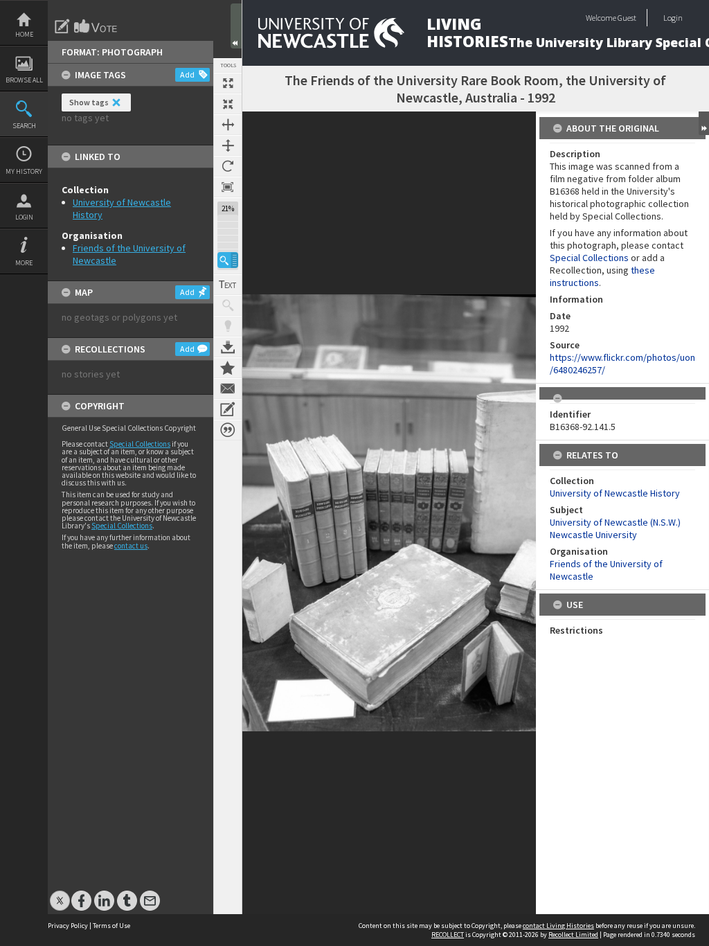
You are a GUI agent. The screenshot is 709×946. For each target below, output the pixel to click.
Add (187, 74)
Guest (627, 17)
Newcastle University (593, 534)
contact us (130, 546)
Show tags (89, 102)
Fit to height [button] (228, 145)
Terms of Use (111, 925)
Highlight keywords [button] (228, 326)
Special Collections (139, 444)
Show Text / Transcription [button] (228, 284)
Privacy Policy (68, 925)
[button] (227, 260)
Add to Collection (228, 367)
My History (24, 171)
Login (24, 217)
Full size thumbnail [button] (228, 83)
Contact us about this (228, 388)
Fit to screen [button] (228, 103)
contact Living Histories (558, 925)
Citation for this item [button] (228, 430)
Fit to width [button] (228, 124)
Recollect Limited (573, 934)
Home (24, 34)
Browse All (24, 79)
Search (24, 125)
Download (228, 347)
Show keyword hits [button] (228, 305)
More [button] (24, 262)
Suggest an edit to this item (62, 26)
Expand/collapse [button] (704, 123)
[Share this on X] (60, 893)
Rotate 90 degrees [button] (228, 166)
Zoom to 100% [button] (228, 187)
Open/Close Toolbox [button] (236, 25)
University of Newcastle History (615, 493)
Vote (96, 26)
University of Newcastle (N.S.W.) (615, 522)
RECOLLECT (447, 934)
